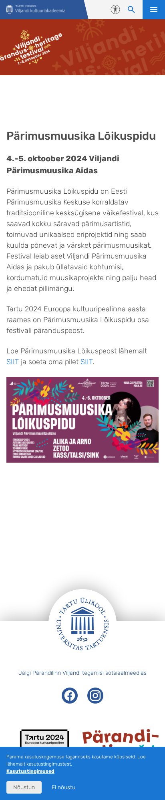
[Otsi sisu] (131, 10)
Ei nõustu (63, 787)
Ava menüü (154, 9)
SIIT (12, 361)
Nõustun (24, 787)
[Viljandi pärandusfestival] (35, 10)
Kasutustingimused (30, 771)
